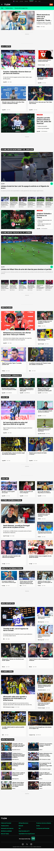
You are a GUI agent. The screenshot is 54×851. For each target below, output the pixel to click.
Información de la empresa (7, 828)
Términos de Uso (5, 825)
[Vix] (51, 5)
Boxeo (3, 666)
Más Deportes (41, 621)
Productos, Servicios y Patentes (43, 823)
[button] (27, 167)
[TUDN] (7, 4)
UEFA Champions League (8, 707)
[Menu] (2, 5)
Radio (36, 1)
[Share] (51, 183)
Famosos (26, 1)
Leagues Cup (32, 734)
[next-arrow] (52, 386)
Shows (17, 1)
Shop (39, 1)
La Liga (3, 563)
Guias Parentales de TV (24, 831)
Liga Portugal (41, 343)
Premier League (41, 64)
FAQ (19, 828)
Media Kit (21, 825)
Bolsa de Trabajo (5, 833)
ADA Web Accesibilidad (6, 831)
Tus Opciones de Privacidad (42, 828)
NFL (4, 639)
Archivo (38, 825)
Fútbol (39, 326)
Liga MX (5, 82)
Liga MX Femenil (41, 433)
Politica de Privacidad (6, 823)
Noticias (21, 1)
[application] (27, 167)
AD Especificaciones (23, 823)
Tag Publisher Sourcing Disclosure (27, 833)
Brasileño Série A (42, 690)
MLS (30, 370)
